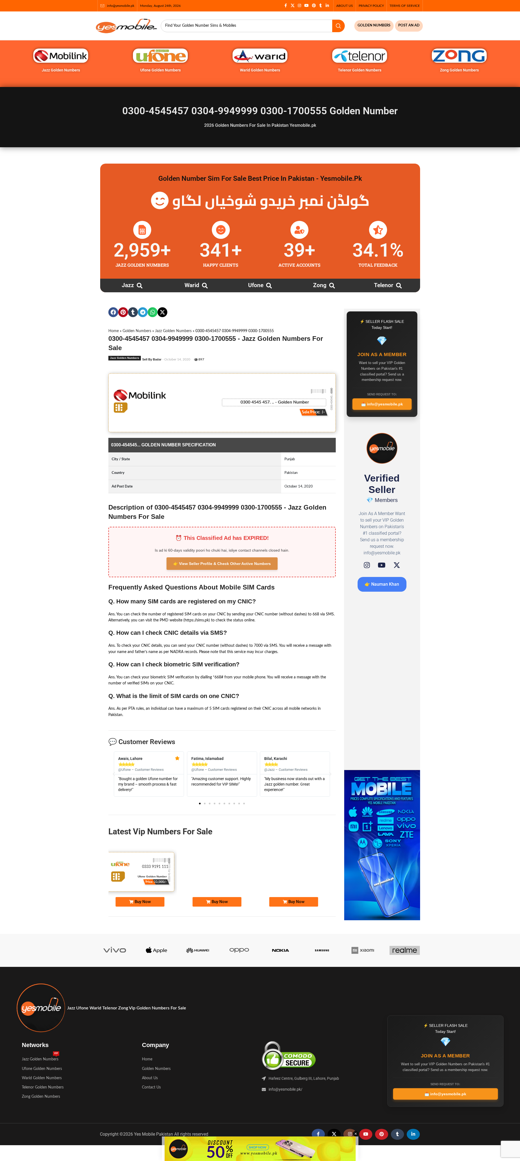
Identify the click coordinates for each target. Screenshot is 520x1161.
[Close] (366, 520)
